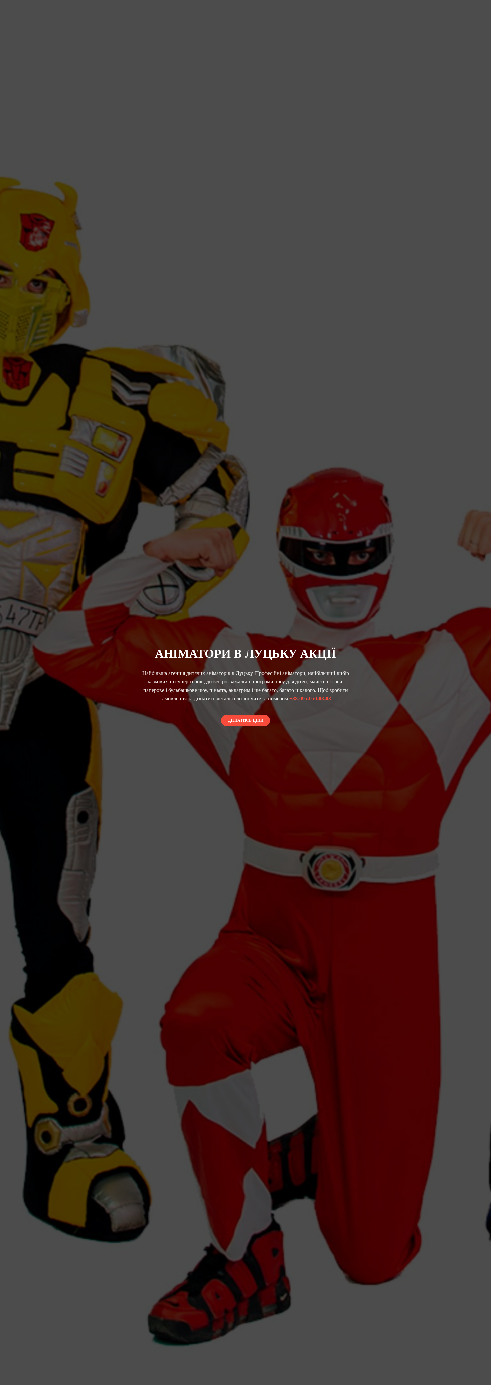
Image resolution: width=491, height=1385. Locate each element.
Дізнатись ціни (245, 720)
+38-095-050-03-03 (310, 698)
